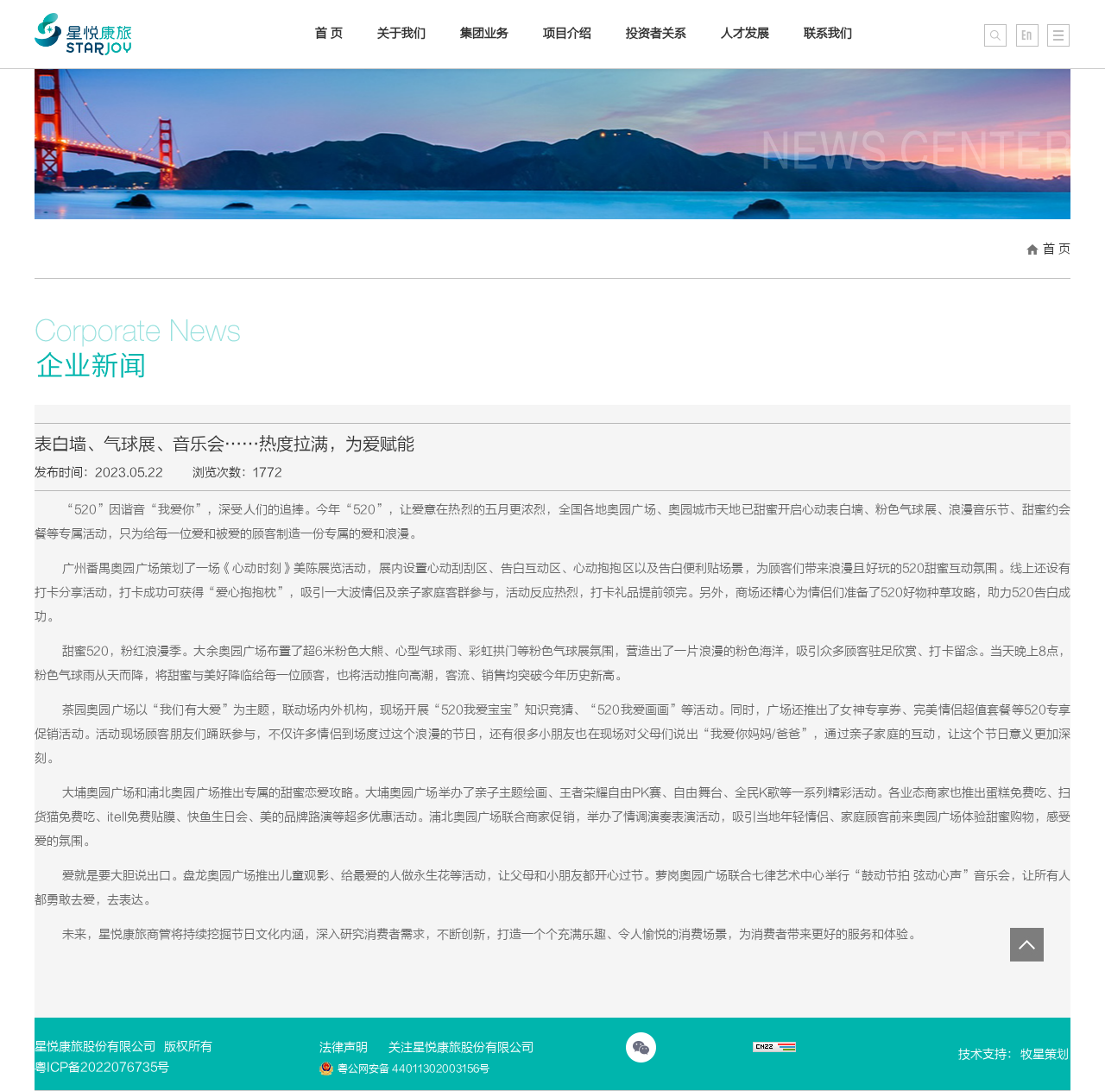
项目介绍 (567, 33)
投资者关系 (656, 33)
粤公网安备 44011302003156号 (413, 1069)
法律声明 (343, 1047)
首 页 (1056, 249)
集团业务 (484, 33)
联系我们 (828, 33)
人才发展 (745, 33)
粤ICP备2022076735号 (102, 1067)
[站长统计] (774, 1049)
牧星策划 (1044, 1054)
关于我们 (401, 33)
